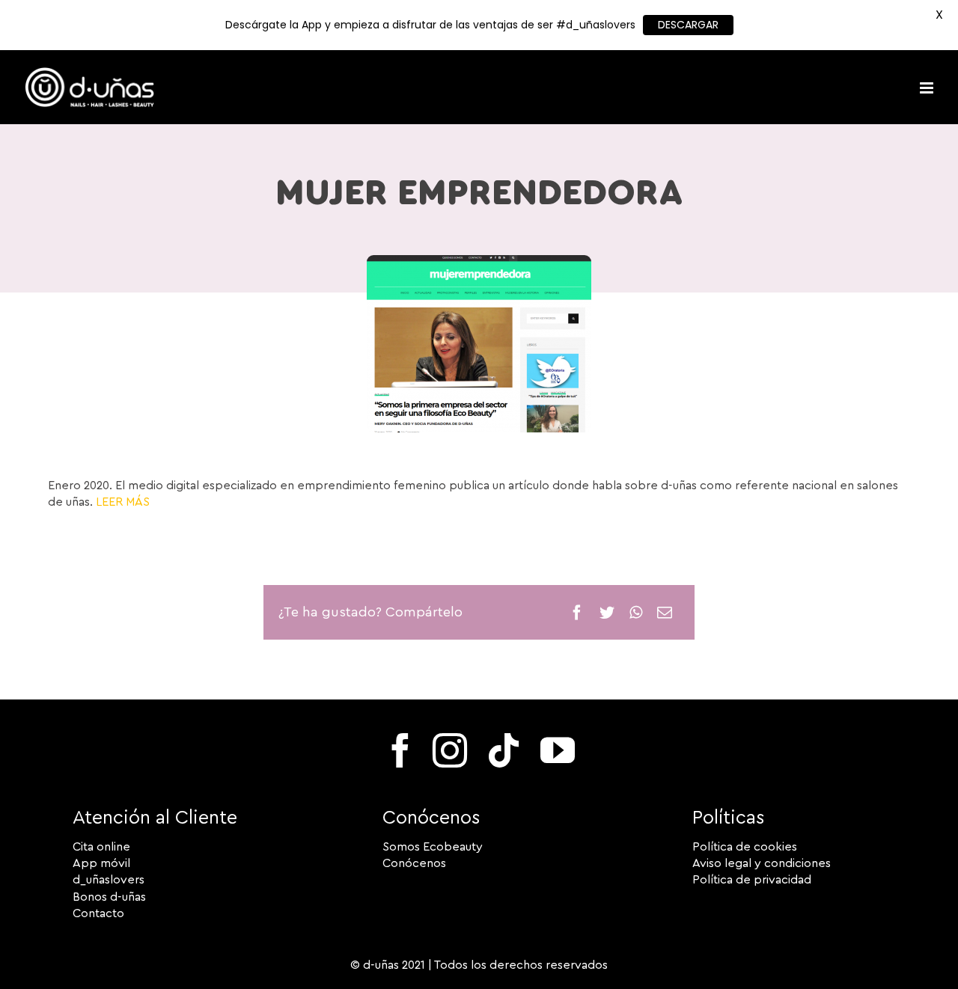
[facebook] (400, 750)
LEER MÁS (123, 502)
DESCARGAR (688, 24)
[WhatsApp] (636, 612)
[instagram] (450, 750)
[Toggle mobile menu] (928, 88)
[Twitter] (607, 612)
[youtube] (557, 750)
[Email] (665, 612)
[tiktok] (503, 750)
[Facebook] (577, 612)
